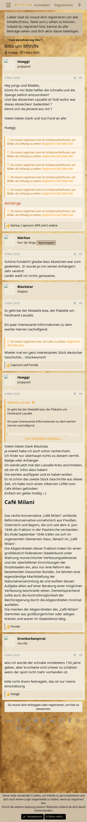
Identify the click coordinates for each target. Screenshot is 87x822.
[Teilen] (75, 78)
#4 (81, 394)
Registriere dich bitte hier (57, 144)
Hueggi (13, 52)
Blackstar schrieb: (18, 402)
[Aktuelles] (79, 5)
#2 (81, 254)
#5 (81, 655)
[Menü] (8, 5)
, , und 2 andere (34, 225)
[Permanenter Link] (36, 502)
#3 (81, 303)
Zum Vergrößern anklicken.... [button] (44, 439)
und (24, 365)
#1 (81, 78)
